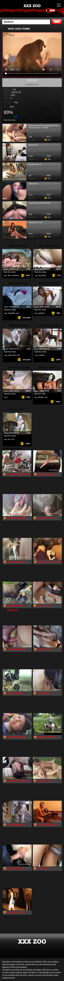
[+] (14, 116)
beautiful (11, 313)
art (9, 439)
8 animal (39, 12)
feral (44, 275)
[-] (17, 116)
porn (12, 107)
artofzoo (41, 313)
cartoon (42, 355)
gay (40, 275)
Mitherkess (33, 145)
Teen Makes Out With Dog (39, 203)
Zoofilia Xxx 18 (35, 164)
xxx (17, 313)
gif (18, 355)
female (41, 397)
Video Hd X (33, 184)
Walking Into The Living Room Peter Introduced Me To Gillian (43, 127)
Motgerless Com (36, 222)
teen (9, 275)
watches (15, 275)
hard (10, 355)
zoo (12, 439)
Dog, (16, 102)
